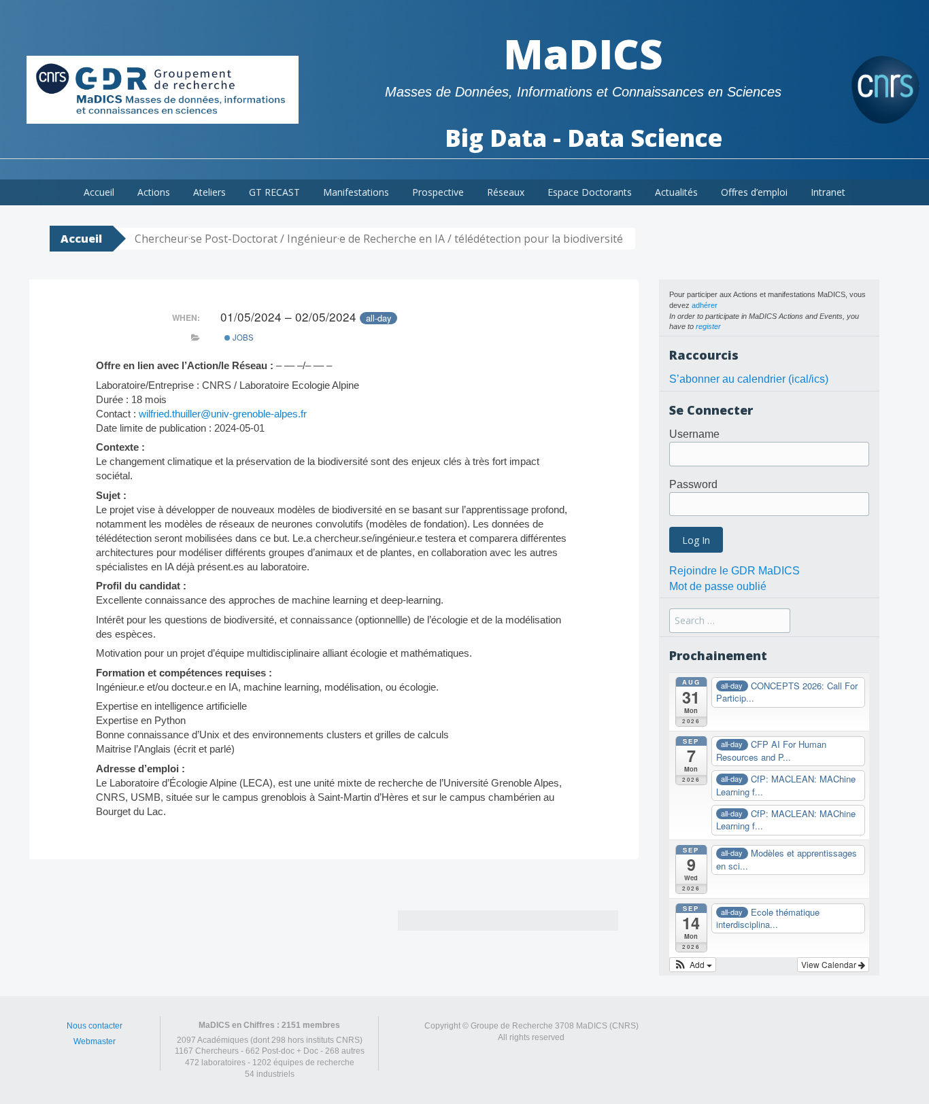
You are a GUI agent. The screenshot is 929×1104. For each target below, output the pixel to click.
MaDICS (583, 54)
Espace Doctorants (589, 192)
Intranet (828, 192)
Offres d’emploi (754, 192)
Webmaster (94, 1041)
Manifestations (356, 192)
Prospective (438, 192)
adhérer (704, 305)
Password (693, 484)
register (708, 326)
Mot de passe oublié (717, 586)
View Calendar (829, 964)
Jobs (242, 337)
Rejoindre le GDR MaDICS (734, 570)
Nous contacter (94, 1026)
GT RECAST (274, 192)
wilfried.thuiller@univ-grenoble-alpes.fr (223, 413)
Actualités (676, 192)
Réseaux (505, 192)
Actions (153, 192)
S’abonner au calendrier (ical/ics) (748, 379)
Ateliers (209, 192)
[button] (692, 964)
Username (694, 434)
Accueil (99, 192)
